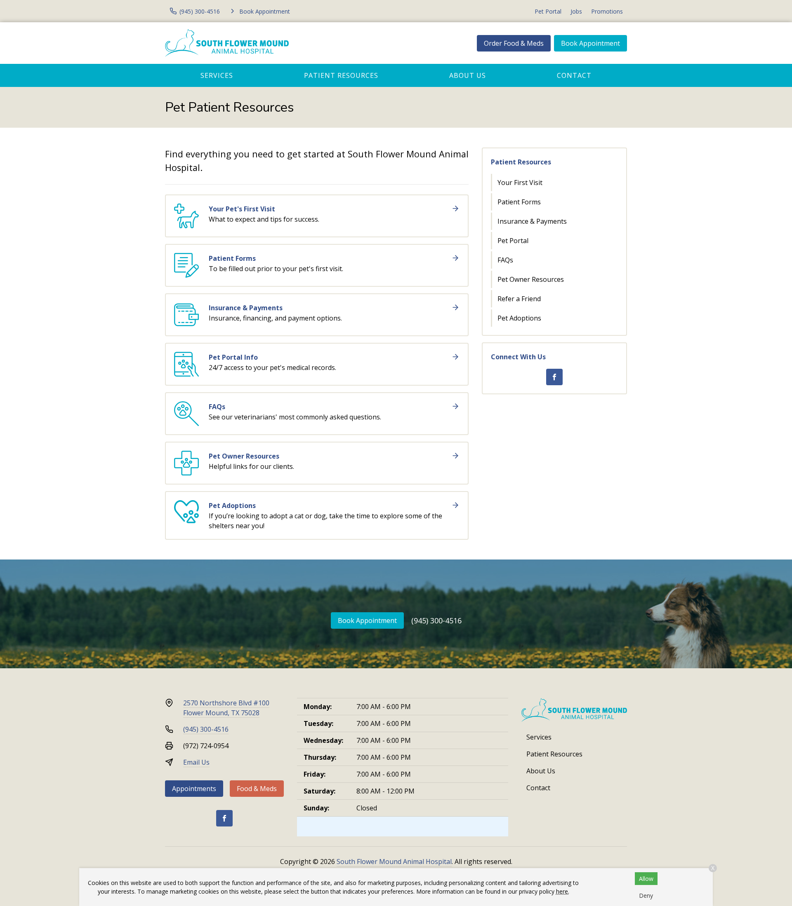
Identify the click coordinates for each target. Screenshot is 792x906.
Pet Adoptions (519, 318)
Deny (646, 895)
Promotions (607, 11)
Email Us (196, 762)
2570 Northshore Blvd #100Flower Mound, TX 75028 (226, 707)
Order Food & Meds (514, 43)
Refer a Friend (519, 298)
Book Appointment (590, 43)
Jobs (576, 11)
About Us (467, 75)
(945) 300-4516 (436, 620)
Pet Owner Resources (530, 279)
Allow (646, 879)
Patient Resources (341, 75)
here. (562, 891)
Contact (574, 75)
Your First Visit (519, 182)
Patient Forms (519, 201)
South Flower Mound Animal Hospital (394, 861)
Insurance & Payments (532, 221)
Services (216, 75)
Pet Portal (548, 11)
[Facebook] (554, 377)
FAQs (505, 260)
